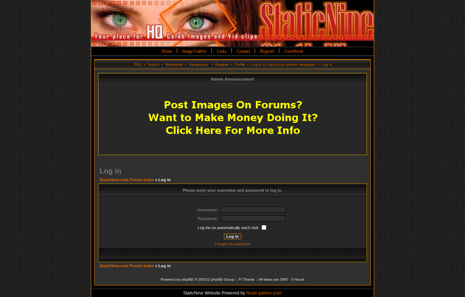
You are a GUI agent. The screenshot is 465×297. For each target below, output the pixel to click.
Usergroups (198, 64)
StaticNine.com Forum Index (127, 180)
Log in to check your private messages (283, 64)
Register (267, 51)
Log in (327, 64)
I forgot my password (232, 244)
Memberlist (174, 64)
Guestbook (293, 51)
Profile (240, 64)
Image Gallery (194, 51)
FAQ (138, 64)
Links (222, 51)
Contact (243, 51)
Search (153, 64)
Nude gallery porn (264, 293)
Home (167, 51)
